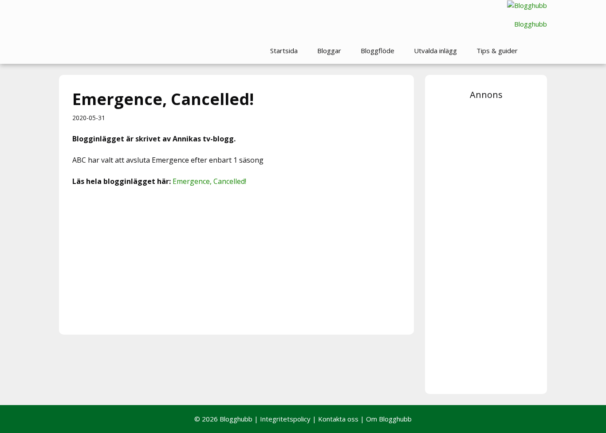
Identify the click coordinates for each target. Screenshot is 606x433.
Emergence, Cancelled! (209, 181)
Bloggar (329, 50)
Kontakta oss (338, 418)
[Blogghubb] (527, 5)
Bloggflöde (377, 50)
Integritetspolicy (285, 418)
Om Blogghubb (389, 418)
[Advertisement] (236, 259)
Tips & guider (497, 50)
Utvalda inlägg (435, 50)
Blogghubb (530, 24)
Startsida (284, 50)
